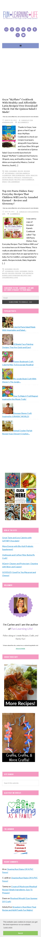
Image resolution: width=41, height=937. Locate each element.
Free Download (18, 175)
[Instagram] (18, 29)
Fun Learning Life (20, 15)
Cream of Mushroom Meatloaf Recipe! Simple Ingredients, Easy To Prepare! (19, 889)
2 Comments (15, 214)
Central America (22, 173)
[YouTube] (23, 35)
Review (18, 273)
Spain (4, 182)
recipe (20, 171)
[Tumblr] (35, 29)
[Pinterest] (23, 29)
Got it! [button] (20, 933)
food (16, 271)
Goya (28, 175)
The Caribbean (13, 182)
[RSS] (29, 29)
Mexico (10, 177)
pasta (30, 271)
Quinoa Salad (8, 179)
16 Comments (23, 122)
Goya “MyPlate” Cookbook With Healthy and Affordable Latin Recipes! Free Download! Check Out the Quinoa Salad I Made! (20, 105)
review (27, 171)
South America (27, 179)
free (6, 171)
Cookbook (6, 175)
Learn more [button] (7, 927)
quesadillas (27, 177)
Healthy (34, 175)
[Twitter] (18, 35)
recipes (17, 179)
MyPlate (17, 177)
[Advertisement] (20, 73)
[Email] (6, 29)
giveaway (13, 171)
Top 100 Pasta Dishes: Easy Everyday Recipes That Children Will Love (17, 275)
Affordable (10, 173)
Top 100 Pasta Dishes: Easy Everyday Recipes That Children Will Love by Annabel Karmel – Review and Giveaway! (20, 197)
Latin (4, 177)
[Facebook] (12, 29)
